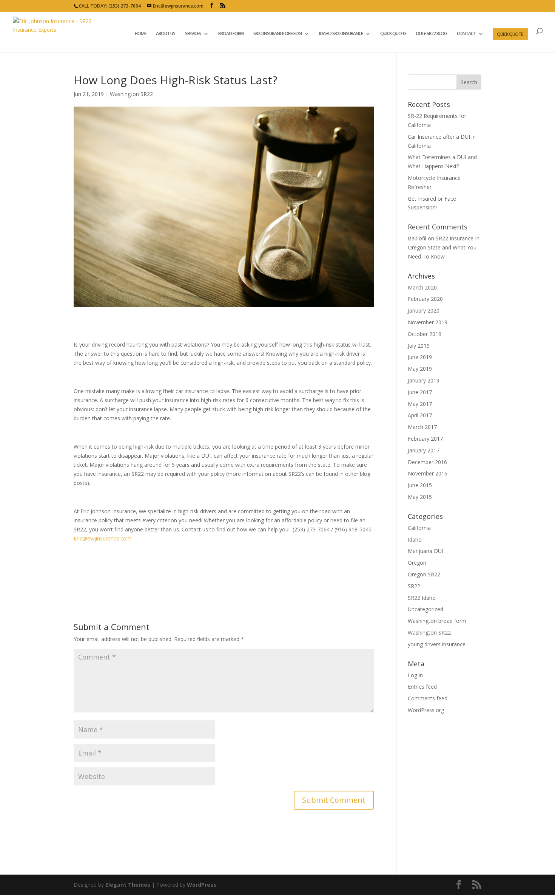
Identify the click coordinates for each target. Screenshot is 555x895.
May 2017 (420, 403)
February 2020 (425, 298)
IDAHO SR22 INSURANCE (341, 34)
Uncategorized (425, 609)
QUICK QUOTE (393, 34)
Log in (415, 675)
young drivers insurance (437, 644)
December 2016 (427, 462)
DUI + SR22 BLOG (431, 34)
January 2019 (423, 380)
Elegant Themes (127, 884)
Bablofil (417, 238)
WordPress (201, 884)
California (419, 527)
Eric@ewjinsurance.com (102, 538)
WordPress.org (426, 710)
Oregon (417, 562)
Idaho (415, 539)
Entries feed (422, 686)
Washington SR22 (131, 94)
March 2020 (422, 287)
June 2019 (420, 357)
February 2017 (425, 438)
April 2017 (420, 415)
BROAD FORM (231, 34)
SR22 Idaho (422, 597)
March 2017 (422, 426)
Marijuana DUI (425, 550)
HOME (140, 34)
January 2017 (423, 450)
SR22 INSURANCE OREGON (277, 34)
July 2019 (419, 345)
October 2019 (424, 334)
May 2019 (420, 368)
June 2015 (420, 485)
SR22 (414, 586)
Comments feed (427, 698)
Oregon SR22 (424, 574)
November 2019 (427, 322)
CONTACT (466, 34)
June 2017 (420, 392)
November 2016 (427, 473)
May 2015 (420, 496)
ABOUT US (165, 34)
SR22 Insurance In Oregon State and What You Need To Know (443, 247)
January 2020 (423, 310)
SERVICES (193, 34)
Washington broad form (437, 620)
